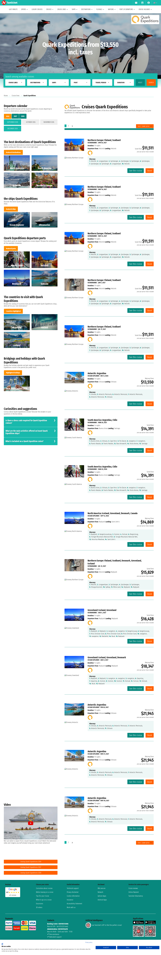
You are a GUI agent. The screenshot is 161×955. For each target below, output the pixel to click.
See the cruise (135, 170)
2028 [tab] (22, 116)
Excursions (39, 904)
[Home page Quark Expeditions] (90, 152)
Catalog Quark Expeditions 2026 (30, 862)
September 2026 (12, 122)
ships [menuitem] (73, 9)
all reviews (12, 895)
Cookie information (73, 896)
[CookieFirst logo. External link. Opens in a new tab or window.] (2, 944)
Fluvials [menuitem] (99, 9)
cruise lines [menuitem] (61, 9)
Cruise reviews (133, 888)
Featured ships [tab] (11, 209)
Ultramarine (92, 143)
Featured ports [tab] (11, 248)
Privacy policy (88, 942)
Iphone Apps (102, 896)
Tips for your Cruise (42, 896)
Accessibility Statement (74, 904)
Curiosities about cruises (44, 888)
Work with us (71, 907)
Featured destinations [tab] (13, 152)
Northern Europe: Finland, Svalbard (104, 140)
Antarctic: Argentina (97, 373)
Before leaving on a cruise (44, 892)
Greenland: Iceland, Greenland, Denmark (107, 657)
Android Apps (102, 900)
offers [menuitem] (23, 9)
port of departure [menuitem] (126, 9)
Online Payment (133, 892)
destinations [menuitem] (86, 9)
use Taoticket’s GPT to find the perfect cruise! (107, 925)
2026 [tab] (7, 116)
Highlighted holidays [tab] (13, 373)
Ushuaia (101, 382)
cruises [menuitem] (48, 9)
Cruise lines (15, 96)
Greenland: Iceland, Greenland (102, 610)
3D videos (39, 907)
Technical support (73, 888)
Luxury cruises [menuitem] (37, 9)
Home (6, 96)
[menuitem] (136, 2)
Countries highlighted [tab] (13, 311)
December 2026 (12, 129)
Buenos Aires (103, 428)
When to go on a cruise (43, 900)
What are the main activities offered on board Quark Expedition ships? (27, 432)
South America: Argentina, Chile (102, 419)
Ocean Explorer (93, 376)
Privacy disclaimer (73, 892)
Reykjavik (102, 522)
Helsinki (101, 149)
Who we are (101, 888)
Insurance (70, 900)
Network (100, 892)
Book (149, 170)
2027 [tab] (15, 116)
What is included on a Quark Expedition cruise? (24, 441)
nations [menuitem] (111, 9)
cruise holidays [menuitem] (144, 9)
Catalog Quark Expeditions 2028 (30, 873)
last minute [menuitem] (13, 9)
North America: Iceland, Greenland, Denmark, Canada (112, 513)
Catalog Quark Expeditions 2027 (30, 867)
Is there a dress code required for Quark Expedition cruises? (26, 421)
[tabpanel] (31, 125)
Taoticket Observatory (135, 896)
